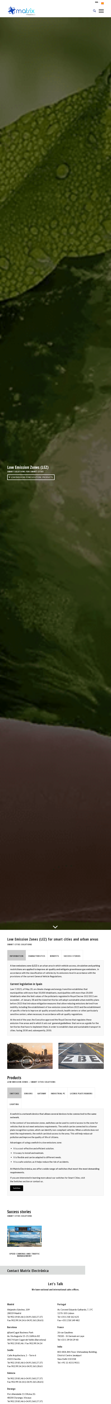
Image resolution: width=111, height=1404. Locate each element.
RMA (96, 2)
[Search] (93, 10)
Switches (18, 1181)
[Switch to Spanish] (102, 3)
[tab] (16, 955)
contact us (38, 1181)
